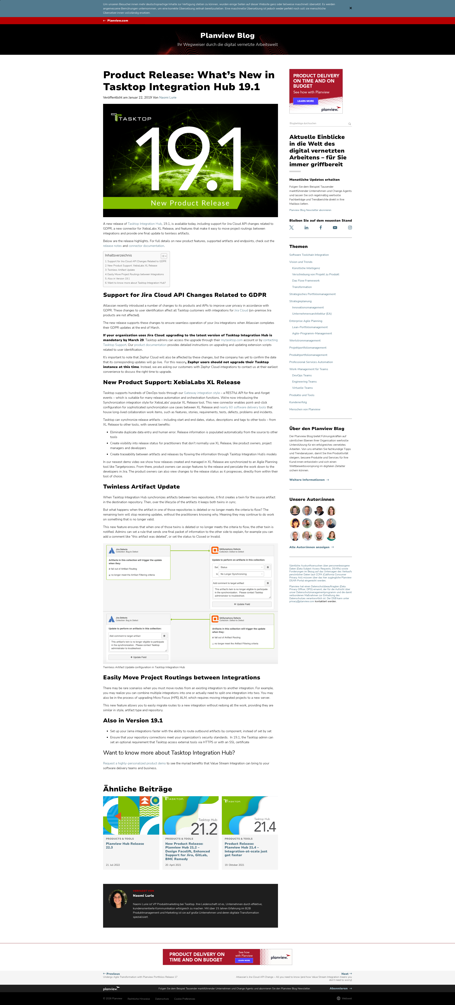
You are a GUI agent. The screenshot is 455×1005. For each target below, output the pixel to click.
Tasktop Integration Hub (145, 224)
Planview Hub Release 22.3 (125, 843)
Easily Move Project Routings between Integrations (136, 274)
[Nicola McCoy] (295, 528)
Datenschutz (162, 999)
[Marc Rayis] (320, 541)
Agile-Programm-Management (312, 333)
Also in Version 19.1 (119, 278)
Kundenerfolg (298, 402)
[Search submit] (350, 124)
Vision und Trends (300, 262)
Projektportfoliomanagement (307, 347)
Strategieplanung (300, 301)
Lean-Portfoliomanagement (310, 327)
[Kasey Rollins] (320, 528)
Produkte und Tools (301, 395)
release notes (112, 246)
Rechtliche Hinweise (139, 999)
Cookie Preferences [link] (184, 999)
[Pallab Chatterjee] (320, 515)
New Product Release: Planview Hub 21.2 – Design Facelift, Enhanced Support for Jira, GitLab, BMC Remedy (187, 849)
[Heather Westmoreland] (295, 515)
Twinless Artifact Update (121, 270)
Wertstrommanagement (305, 340)
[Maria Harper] (331, 541)
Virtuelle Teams (302, 388)
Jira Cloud (241, 310)
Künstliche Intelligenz (306, 268)
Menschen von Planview (304, 409)
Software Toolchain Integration (309, 255)
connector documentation (146, 246)
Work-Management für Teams (308, 369)
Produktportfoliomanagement (308, 355)
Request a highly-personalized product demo (134, 763)
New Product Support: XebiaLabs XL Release (132, 265)
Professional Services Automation (311, 362)
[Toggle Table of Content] (162, 256)
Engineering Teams (304, 381)
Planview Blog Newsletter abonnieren (310, 210)
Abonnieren (341, 988)
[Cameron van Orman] (307, 541)
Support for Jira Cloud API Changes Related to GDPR (137, 261)
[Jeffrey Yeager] (307, 528)
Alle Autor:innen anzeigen (309, 547)
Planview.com (117, 20)
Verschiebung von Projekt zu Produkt (315, 274)
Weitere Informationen (309, 480)
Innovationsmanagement (308, 307)
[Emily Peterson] (331, 515)
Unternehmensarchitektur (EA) (312, 313)
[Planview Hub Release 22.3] (131, 815)
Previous (140, 975)
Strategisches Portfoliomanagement (312, 294)
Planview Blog (227, 35)
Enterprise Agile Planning (305, 321)
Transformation (302, 287)
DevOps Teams (302, 375)
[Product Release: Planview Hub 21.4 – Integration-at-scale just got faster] (250, 815)
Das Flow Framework (306, 280)
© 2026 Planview (112, 998)
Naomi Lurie (167, 97)
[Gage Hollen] (331, 528)
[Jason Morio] (295, 541)
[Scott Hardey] (307, 515)
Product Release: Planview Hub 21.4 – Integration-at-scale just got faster (246, 847)
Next (294, 977)
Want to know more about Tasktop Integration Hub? (137, 283)
